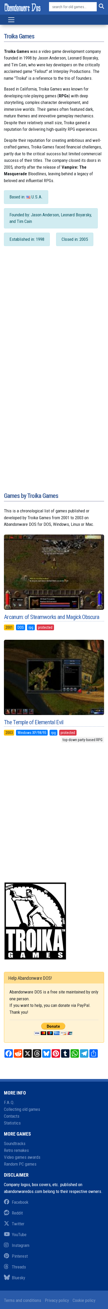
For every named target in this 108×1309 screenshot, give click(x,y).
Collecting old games (22, 1109)
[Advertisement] (54, 317)
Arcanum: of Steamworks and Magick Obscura (51, 617)
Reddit (17, 1213)
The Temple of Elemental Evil (33, 722)
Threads (19, 1267)
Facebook (20, 1202)
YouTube (19, 1234)
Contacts (11, 1116)
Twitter (18, 1223)
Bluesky (18, 1277)
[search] (100, 6)
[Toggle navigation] (11, 20)
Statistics (12, 1123)
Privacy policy (57, 1300)
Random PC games (20, 1164)
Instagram (20, 1245)
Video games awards (22, 1157)
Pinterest (20, 1256)
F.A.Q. (9, 1102)
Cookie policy (84, 1300)
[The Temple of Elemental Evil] (54, 677)
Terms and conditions (22, 1300)
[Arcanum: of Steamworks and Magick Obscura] (54, 572)
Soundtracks (14, 1143)
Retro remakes (16, 1150)
